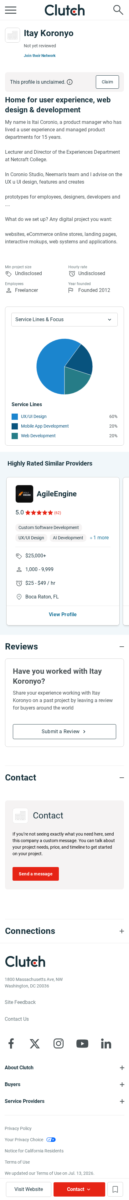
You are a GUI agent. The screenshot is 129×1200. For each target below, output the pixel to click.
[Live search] (118, 9)
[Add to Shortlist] (115, 1189)
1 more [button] (101, 538)
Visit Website (28, 1189)
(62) (57, 513)
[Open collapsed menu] (10, 9)
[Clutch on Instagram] (58, 1043)
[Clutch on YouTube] (82, 1043)
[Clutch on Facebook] (11, 1043)
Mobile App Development (45, 426)
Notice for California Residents (34, 1150)
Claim (107, 81)
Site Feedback (20, 1002)
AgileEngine (57, 494)
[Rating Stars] (39, 512)
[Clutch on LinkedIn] (106, 1043)
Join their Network (40, 56)
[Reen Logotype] (24, 494)
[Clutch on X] (34, 1043)
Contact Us (17, 1019)
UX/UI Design (34, 416)
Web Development (38, 435)
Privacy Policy (18, 1128)
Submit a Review (61, 731)
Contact (75, 1189)
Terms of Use (17, 1162)
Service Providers (24, 1101)
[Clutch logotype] (64, 10)
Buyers (12, 1084)
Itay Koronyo (49, 33)
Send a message (36, 873)
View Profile (63, 614)
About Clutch (19, 1068)
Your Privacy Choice (24, 1139)
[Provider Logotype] (12, 35)
